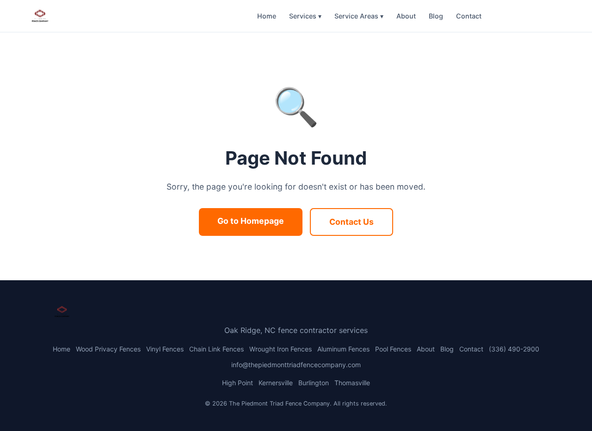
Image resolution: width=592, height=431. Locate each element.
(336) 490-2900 (525, 16)
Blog (436, 16)
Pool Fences (393, 349)
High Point (237, 383)
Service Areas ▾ (358, 16)
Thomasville (352, 383)
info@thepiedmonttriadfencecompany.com (296, 365)
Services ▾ (305, 16)
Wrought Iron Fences (280, 349)
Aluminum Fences (343, 349)
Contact (468, 16)
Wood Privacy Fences (108, 349)
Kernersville (276, 383)
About (406, 16)
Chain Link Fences (216, 349)
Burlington (313, 383)
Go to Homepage (250, 221)
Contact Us (351, 222)
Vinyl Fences (165, 349)
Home (266, 16)
